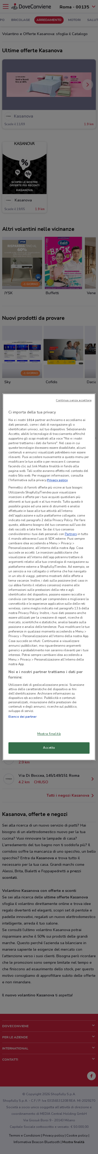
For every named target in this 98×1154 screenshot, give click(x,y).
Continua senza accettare (73, 400)
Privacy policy (57, 480)
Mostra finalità (49, 734)
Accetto (49, 748)
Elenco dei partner (22, 716)
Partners (71, 534)
